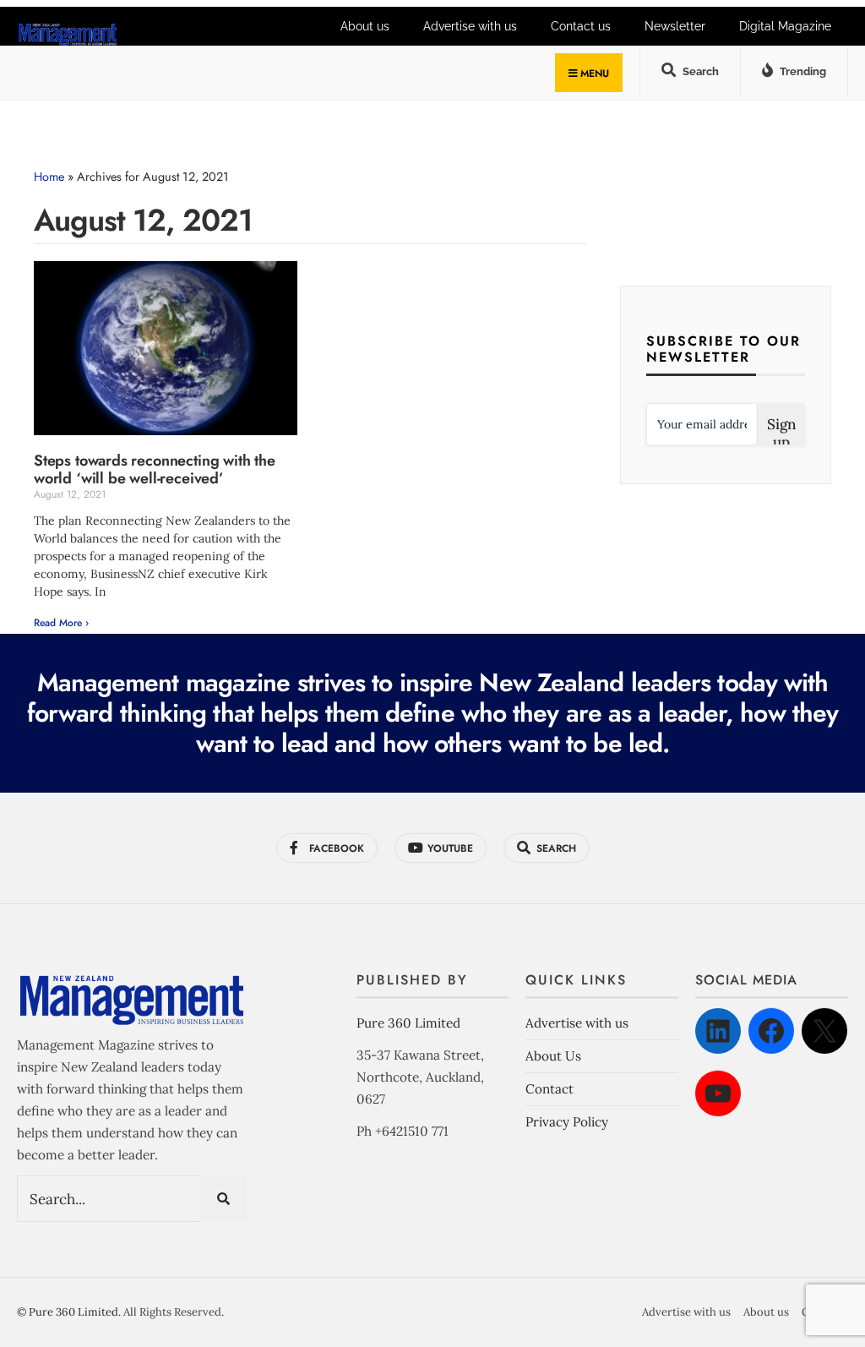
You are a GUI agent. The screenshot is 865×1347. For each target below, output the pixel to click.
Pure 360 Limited (408, 1023)
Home (49, 176)
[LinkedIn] (718, 1031)
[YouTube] (718, 1093)
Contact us (581, 26)
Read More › (61, 622)
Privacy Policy (566, 1122)
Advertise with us (470, 26)
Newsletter (675, 26)
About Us (553, 1056)
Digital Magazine (785, 26)
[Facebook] (771, 1031)
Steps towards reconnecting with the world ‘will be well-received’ (154, 470)
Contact (549, 1089)
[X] (824, 1031)
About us (364, 26)
